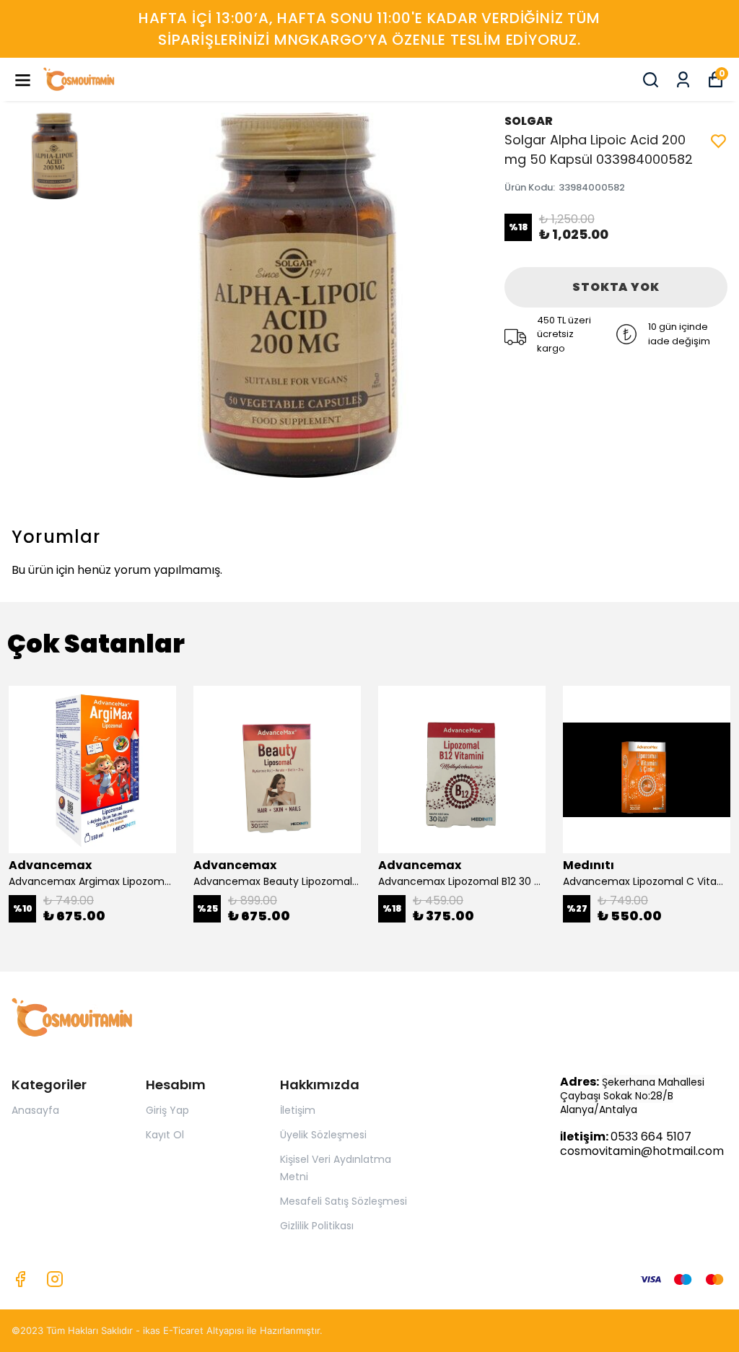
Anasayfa (35, 1110)
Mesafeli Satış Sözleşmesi (343, 1201)
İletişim (297, 1110)
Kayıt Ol (165, 1135)
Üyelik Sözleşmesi (323, 1135)
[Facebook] (20, 1279)
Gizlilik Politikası (317, 1225)
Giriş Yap (167, 1110)
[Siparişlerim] (683, 80)
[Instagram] (55, 1279)
